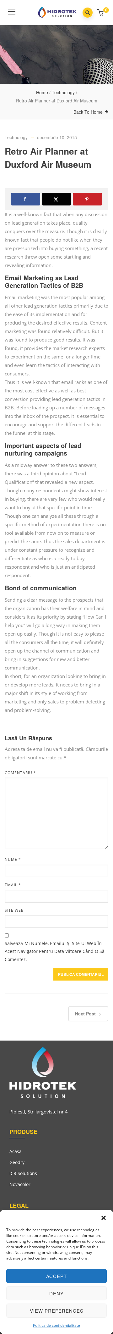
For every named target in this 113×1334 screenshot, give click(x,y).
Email (13, 885)
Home (42, 92)
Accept (56, 1276)
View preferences (56, 1310)
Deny (56, 1293)
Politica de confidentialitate (56, 1325)
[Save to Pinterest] (87, 199)
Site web (14, 910)
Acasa (15, 1151)
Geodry (16, 1162)
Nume (13, 859)
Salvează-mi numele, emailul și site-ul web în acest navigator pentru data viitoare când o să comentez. (55, 951)
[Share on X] (56, 199)
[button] (103, 1218)
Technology (63, 92)
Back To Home (88, 112)
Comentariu (20, 772)
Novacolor (19, 1184)
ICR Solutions (23, 1173)
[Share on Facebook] (25, 199)
